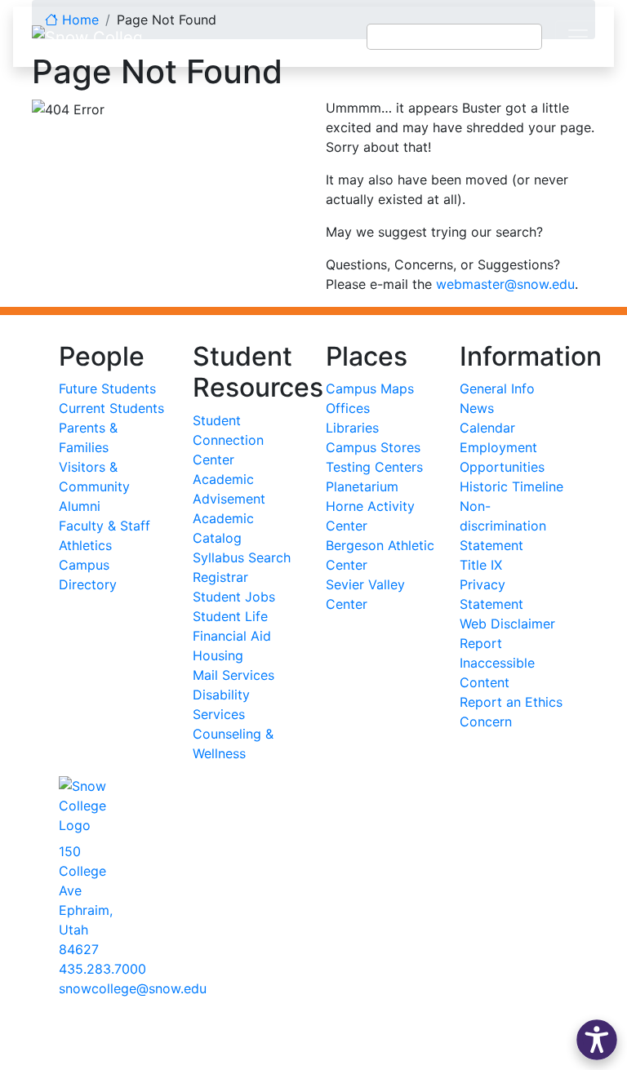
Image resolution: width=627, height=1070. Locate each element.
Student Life (230, 616)
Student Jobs (234, 596)
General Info (497, 388)
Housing (218, 655)
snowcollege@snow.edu (133, 988)
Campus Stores (373, 447)
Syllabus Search (242, 557)
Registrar (220, 577)
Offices (348, 408)
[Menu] (578, 36)
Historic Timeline (511, 486)
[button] (596, 1039)
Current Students (111, 408)
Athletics (85, 545)
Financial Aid (232, 636)
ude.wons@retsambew (505, 284)
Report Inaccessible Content (497, 662)
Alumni (79, 506)
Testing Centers (374, 467)
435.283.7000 (102, 969)
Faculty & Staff (104, 525)
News (477, 408)
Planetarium (362, 486)
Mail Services (233, 675)
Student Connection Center (228, 440)
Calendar (487, 428)
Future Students (107, 388)
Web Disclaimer (507, 623)
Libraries (352, 428)
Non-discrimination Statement (503, 525)
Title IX (481, 565)
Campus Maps (370, 388)
